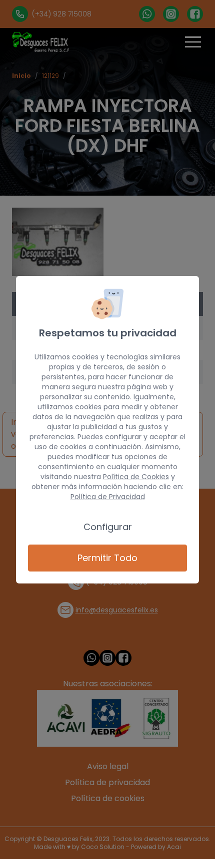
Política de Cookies (136, 477)
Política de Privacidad (107, 497)
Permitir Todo (108, 558)
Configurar (108, 527)
